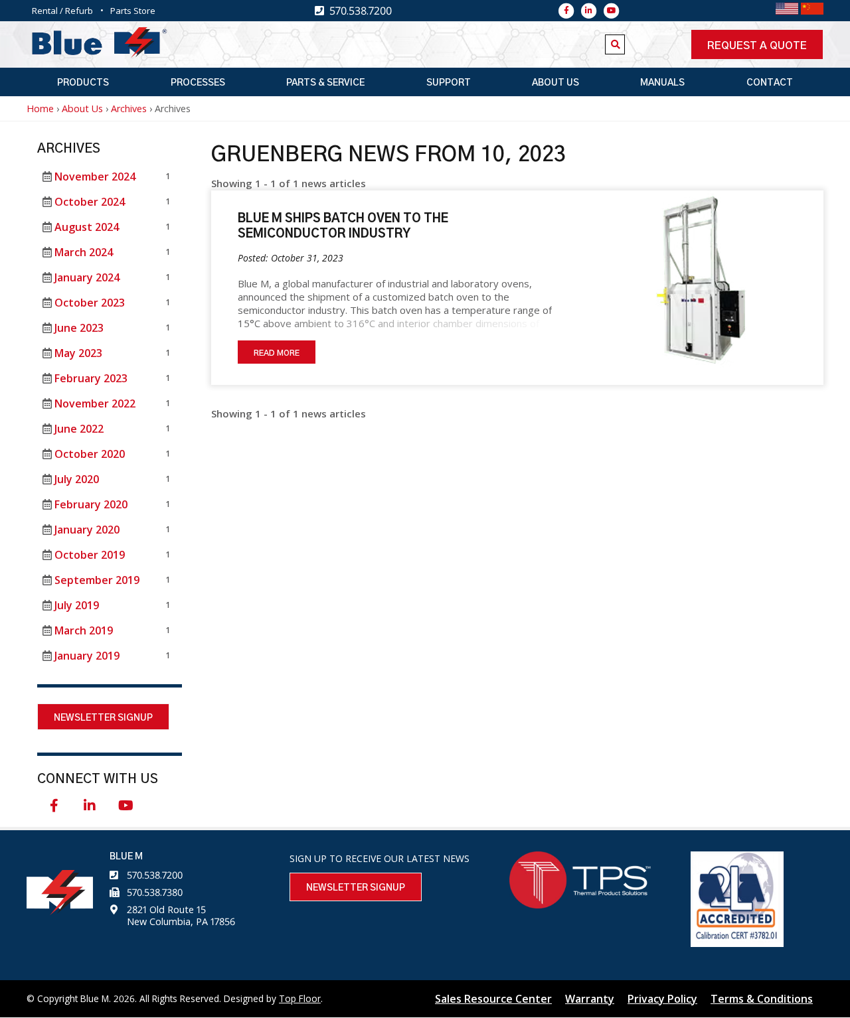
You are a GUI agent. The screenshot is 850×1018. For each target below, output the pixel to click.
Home (40, 108)
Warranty (589, 998)
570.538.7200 (155, 875)
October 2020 (89, 454)
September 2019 (96, 580)
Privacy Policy (662, 998)
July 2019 (76, 605)
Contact (769, 83)
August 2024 (86, 227)
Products (83, 83)
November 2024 (94, 176)
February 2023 (91, 378)
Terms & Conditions (762, 998)
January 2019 (87, 655)
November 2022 (94, 403)
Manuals (662, 83)
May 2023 (78, 353)
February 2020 (91, 504)
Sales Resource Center (493, 998)
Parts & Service (325, 83)
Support (448, 83)
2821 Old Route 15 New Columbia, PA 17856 (181, 915)
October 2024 (89, 201)
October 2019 (89, 554)
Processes (198, 83)
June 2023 (79, 328)
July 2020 (76, 479)
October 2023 (89, 302)
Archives (129, 108)
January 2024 (87, 277)
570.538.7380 (155, 892)
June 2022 (79, 428)
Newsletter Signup (103, 718)
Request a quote (757, 45)
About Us (555, 83)
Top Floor (300, 998)
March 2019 (83, 630)
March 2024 (83, 252)
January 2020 (87, 529)
